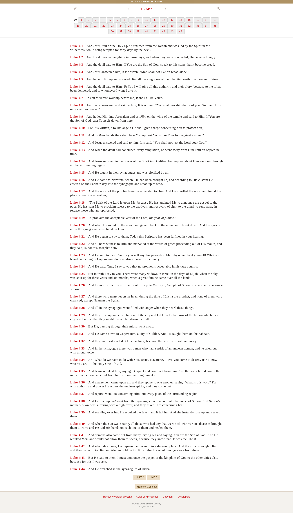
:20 (82, 225)
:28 (82, 308)
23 (112, 25)
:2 (81, 57)
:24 (82, 266)
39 (138, 31)
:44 (82, 469)
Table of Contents (146, 486)
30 (172, 25)
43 (172, 31)
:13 (82, 150)
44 (180, 31)
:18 (82, 202)
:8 (81, 105)
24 (120, 25)
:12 (82, 142)
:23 (82, 255)
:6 (81, 86)
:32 (82, 341)
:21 (82, 236)
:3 (81, 64)
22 (103, 25)
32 (189, 25)
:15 (82, 172)
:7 (81, 98)
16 (197, 20)
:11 (82, 135)
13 (172, 20)
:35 (82, 371)
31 (180, 25)
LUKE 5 (153, 477)
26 (138, 25)
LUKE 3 (139, 477)
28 (155, 25)
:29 (82, 315)
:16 (82, 180)
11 (155, 20)
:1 (81, 46)
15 (189, 20)
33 (197, 25)
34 (206, 25)
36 (112, 31)
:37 (82, 394)
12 (163, 20)
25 (129, 25)
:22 (82, 244)
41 (155, 31)
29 (163, 25)
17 (206, 20)
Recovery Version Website (117, 496)
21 (95, 25)
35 (214, 25)
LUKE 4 (147, 8)
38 (129, 31)
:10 (82, 128)
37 (120, 31)
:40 (82, 424)
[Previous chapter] (128, 9)
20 (86, 25)
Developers (183, 496)
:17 (82, 191)
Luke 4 (75, 46)
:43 (82, 457)
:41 (82, 435)
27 (146, 25)
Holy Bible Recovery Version (146, 2)
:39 (82, 412)
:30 (82, 326)
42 (163, 31)
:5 (81, 79)
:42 (82, 446)
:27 (82, 296)
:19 (82, 218)
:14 (82, 161)
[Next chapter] (165, 9)
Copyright (168, 496)
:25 (82, 274)
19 (78, 25)
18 (214, 20)
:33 (82, 348)
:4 (81, 72)
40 (146, 31)
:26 (82, 285)
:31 (82, 334)
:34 (82, 360)
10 (146, 20)
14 (180, 20)
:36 (82, 382)
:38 (82, 401)
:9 (81, 116)
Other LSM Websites (147, 496)
